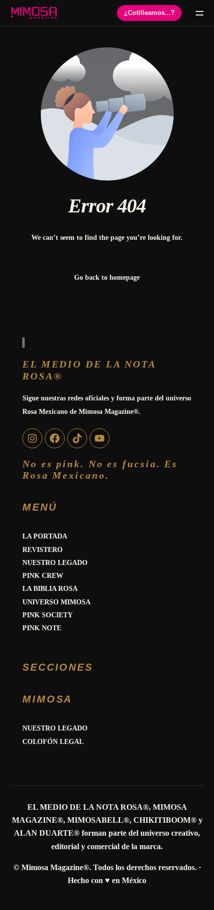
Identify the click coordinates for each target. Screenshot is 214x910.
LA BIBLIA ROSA (50, 588)
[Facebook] (55, 438)
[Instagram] (32, 438)
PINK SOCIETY (47, 615)
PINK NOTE (41, 628)
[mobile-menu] (198, 13)
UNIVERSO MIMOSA (56, 602)
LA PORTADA (44, 536)
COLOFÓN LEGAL (53, 741)
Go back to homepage (107, 277)
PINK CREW (42, 575)
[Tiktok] (77, 438)
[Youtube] (99, 438)
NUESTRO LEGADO (55, 562)
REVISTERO (42, 549)
